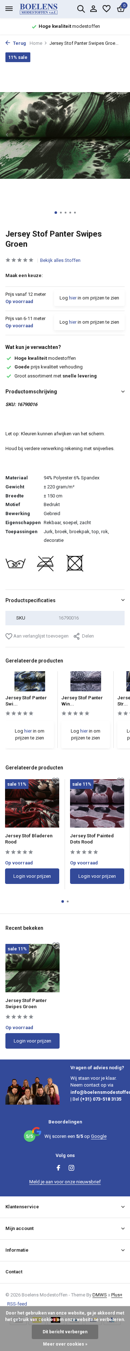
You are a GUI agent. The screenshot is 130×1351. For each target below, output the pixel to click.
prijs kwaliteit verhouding (48, 367)
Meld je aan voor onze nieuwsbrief (65, 1181)
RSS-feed (17, 1304)
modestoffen (45, 358)
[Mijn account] (93, 9)
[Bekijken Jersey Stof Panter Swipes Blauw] (29, 683)
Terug (19, 43)
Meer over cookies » (65, 1344)
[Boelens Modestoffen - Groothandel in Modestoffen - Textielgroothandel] (47, 9)
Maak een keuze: (24, 275)
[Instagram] (71, 1168)
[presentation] (7, 135)
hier (73, 298)
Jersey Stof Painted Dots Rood (92, 839)
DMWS (99, 1295)
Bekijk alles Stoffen (60, 260)
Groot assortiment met (55, 376)
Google (99, 1136)
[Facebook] (58, 1168)
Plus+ (116, 1295)
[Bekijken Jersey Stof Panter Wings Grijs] (85, 683)
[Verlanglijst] (106, 9)
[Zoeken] (81, 8)
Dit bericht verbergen (65, 1331)
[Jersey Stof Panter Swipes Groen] (32, 968)
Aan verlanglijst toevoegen (40, 636)
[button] (55, 212)
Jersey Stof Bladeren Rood (28, 839)
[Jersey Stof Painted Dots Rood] (97, 803)
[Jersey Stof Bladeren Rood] (32, 803)
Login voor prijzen (32, 876)
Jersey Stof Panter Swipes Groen (26, 1003)
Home (36, 43)
